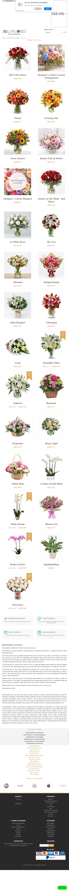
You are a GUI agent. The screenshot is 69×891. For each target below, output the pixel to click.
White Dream (18, 524)
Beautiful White (51, 362)
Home (3, 38)
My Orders (51, 816)
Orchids (18, 832)
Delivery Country (48, 29)
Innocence (17, 604)
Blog (50, 808)
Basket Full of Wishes (51, 158)
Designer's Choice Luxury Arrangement (51, 76)
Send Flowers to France (13, 38)
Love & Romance (51, 827)
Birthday (50, 829)
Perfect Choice (17, 564)
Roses (18, 825)
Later (38, 9)
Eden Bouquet (17, 322)
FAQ (51, 804)
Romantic (51, 403)
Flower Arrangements (18, 823)
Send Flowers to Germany (34, 737)
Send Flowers (51, 806)
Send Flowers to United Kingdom (34, 735)
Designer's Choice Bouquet (17, 198)
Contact (18, 799)
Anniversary (50, 832)
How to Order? (51, 803)
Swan (18, 362)
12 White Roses (18, 241)
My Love (51, 241)
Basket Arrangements (18, 827)
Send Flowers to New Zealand (34, 741)
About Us (50, 799)
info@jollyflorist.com (10, 1)
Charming (51, 322)
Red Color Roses (17, 74)
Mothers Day (50, 825)
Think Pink (18, 483)
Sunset (17, 118)
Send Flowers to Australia (34, 733)
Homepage (18, 803)
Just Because (51, 834)
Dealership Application (50, 801)
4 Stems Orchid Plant (51, 483)
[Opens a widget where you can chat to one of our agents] (62, 888)
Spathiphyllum (51, 564)
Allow (47, 9)
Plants (18, 829)
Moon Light (51, 443)
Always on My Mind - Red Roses (51, 200)
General (18, 834)
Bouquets (18, 831)
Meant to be (51, 524)
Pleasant (17, 282)
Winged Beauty (51, 282)
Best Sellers (18, 836)
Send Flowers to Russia (34, 743)
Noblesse (17, 403)
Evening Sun (51, 118)
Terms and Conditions (50, 812)
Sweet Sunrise (17, 158)
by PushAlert (21, 10)
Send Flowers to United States (34, 739)
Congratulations (50, 831)
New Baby (51, 836)
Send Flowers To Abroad (51, 810)
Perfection (17, 443)
